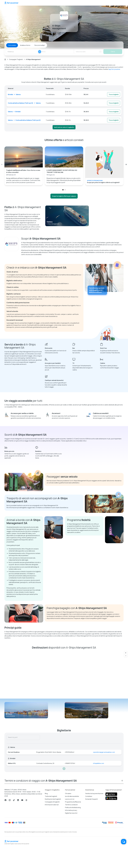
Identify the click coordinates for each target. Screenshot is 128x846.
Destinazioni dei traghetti (53, 799)
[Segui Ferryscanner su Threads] (26, 800)
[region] (64, 675)
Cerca (113, 52)
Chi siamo (68, 793)
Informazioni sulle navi (52, 805)
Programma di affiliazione (73, 802)
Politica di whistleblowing (73, 807)
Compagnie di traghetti (52, 802)
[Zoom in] (125, 652)
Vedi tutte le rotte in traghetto (64, 127)
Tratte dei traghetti (51, 796)
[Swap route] (39, 51)
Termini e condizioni (71, 805)
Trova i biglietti (114, 94)
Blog (46, 793)
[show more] (64, 768)
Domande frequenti (91, 799)
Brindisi (9, 714)
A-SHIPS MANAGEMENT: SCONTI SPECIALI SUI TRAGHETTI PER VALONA (62, 171)
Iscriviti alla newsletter (72, 796)
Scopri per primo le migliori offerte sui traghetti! (103, 182)
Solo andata (12, 45)
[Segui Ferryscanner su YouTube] (22, 800)
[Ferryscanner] (11, 2)
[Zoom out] (125, 655)
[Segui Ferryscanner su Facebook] (5, 800)
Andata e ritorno (25, 45)
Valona (69, 714)
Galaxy (50, 222)
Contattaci (88, 796)
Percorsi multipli (39, 45)
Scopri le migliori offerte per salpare (64, 196)
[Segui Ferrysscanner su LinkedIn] (18, 800)
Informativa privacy (71, 810)
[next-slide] (126, 164)
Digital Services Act (71, 813)
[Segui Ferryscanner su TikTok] (14, 800)
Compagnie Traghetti (16, 59)
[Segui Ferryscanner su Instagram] (10, 800)
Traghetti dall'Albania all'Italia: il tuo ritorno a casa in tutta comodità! (23, 171)
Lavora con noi (69, 799)
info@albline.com (98, 763)
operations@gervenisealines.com (104, 752)
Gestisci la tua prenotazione (94, 793)
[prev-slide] (2, 164)
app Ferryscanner (114, 69)
